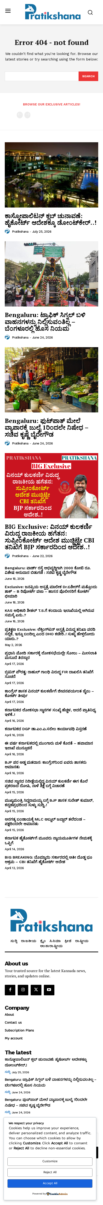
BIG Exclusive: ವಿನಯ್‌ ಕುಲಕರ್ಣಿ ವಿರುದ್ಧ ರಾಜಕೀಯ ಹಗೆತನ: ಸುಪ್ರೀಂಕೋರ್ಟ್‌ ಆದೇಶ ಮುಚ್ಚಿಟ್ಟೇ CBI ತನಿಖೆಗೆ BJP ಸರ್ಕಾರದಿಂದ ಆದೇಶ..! (49, 536)
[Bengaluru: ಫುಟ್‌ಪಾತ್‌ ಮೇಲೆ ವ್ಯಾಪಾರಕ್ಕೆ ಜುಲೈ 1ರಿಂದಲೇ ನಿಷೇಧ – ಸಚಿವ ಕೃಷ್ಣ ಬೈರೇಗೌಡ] (51, 379)
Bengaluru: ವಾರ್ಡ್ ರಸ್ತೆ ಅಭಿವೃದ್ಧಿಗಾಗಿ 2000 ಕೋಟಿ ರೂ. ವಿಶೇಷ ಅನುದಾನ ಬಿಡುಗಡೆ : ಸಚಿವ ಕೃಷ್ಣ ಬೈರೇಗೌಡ (48, 570)
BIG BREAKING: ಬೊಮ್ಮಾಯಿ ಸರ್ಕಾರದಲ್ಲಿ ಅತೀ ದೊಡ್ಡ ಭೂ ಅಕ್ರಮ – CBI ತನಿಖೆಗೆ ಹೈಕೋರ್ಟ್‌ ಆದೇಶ (48, 859)
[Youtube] (49, 990)
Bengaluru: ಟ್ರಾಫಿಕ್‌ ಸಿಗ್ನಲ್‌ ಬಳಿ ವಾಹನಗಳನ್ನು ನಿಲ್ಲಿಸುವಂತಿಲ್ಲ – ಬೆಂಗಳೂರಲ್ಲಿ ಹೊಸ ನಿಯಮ (45, 321)
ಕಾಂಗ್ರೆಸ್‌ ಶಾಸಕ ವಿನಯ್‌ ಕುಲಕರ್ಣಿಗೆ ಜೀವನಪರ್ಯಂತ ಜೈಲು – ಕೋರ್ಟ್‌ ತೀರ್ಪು (49, 693)
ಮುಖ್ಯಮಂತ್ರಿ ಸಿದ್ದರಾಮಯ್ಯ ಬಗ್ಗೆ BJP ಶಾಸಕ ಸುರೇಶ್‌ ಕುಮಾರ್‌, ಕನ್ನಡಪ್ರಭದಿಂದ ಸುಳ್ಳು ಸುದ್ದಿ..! (49, 802)
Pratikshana (20, 231)
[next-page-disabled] (27, 115)
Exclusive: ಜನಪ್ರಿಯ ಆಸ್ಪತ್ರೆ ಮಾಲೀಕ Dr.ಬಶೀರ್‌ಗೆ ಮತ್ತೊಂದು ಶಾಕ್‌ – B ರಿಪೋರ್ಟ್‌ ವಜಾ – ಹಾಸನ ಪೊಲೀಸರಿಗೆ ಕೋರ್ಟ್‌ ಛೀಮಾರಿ (51, 591)
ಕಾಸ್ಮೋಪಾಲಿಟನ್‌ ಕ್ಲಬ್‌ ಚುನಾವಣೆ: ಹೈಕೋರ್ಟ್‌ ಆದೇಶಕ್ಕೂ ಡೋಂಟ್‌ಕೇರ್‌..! (51, 219)
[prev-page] (20, 115)
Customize (49, 1161)
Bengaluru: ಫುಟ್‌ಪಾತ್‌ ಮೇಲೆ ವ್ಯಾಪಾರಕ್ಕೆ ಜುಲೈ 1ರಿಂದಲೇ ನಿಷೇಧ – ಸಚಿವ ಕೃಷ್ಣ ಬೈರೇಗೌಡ (47, 427)
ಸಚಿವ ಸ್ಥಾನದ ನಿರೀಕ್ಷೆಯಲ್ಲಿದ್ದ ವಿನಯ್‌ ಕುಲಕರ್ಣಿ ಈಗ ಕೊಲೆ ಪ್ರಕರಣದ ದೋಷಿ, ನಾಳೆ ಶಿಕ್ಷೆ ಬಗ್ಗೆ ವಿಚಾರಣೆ (46, 783)
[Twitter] (36, 990)
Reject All (50, 1172)
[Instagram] (23, 990)
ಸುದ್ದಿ (7, 1072)
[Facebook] (10, 990)
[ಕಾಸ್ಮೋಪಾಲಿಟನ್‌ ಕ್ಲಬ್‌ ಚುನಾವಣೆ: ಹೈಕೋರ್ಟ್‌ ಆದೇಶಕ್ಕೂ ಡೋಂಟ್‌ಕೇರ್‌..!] (51, 175)
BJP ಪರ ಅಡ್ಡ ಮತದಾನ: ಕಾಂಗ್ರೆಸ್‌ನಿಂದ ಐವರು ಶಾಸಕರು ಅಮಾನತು (45, 764)
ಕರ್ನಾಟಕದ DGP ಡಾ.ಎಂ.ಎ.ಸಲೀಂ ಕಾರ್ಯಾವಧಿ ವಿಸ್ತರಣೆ (46, 729)
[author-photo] (8, 231)
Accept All (50, 1183)
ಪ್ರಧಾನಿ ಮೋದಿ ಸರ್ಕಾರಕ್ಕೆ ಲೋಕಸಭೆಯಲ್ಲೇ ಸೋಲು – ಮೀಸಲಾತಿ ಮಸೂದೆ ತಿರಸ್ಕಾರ (51, 655)
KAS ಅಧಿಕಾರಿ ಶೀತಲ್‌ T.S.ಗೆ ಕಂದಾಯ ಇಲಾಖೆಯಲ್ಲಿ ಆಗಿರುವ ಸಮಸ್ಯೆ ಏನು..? (49, 612)
